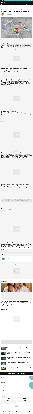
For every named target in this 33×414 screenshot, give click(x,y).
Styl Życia (29, 4)
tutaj (17, 201)
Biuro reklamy (3, 382)
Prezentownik (21, 4)
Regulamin (2, 391)
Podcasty (25, 4)
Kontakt (2, 386)
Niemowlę (6, 4)
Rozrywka (2, 387)
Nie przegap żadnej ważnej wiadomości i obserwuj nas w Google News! (17, 247)
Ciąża (3, 4)
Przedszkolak (14, 4)
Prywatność (2, 390)
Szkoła (18, 4)
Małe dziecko (10, 4)
